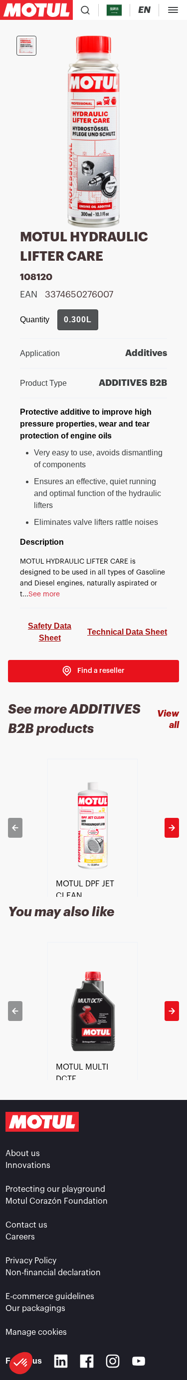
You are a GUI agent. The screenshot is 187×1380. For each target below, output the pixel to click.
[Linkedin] (61, 1361)
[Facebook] (87, 1361)
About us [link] (22, 1154)
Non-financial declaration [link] (53, 1273)
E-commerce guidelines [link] (49, 1297)
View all (168, 719)
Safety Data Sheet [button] (49, 632)
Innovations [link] (27, 1165)
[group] (77, 319)
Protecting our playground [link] (55, 1189)
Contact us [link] (26, 1225)
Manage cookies (36, 1332)
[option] (93, 828)
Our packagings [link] (35, 1308)
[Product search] (85, 10)
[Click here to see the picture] (26, 46)
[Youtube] (139, 1361)
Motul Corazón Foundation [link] (56, 1201)
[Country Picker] (114, 10)
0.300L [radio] (78, 319)
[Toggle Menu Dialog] (173, 10)
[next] (172, 828)
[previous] (15, 828)
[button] (21, 1363)
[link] (93, 671)
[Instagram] (113, 1361)
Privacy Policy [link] (30, 1261)
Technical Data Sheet (127, 632)
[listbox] (93, 828)
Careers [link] (20, 1237)
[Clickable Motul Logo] (36, 10)
